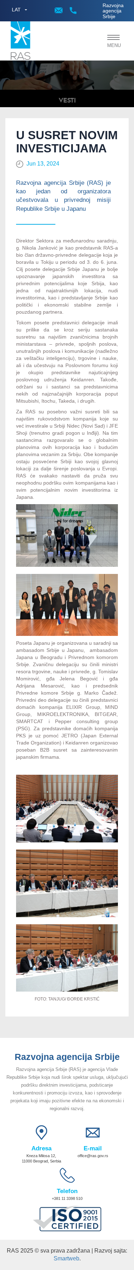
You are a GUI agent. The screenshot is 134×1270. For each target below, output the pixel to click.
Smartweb (66, 1258)
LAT (16, 9)
